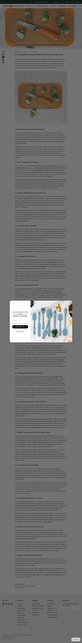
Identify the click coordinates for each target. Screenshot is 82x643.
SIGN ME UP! (20, 326)
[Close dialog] (70, 302)
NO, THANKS (20, 331)
